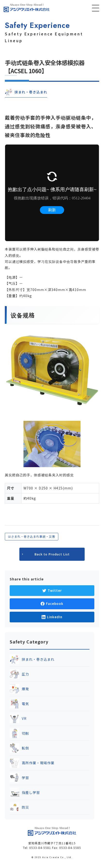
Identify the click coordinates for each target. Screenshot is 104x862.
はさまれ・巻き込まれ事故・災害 (31, 536)
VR (24, 718)
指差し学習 (31, 792)
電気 (25, 703)
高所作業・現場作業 (38, 762)
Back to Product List (52, 554)
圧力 (25, 674)
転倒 (25, 748)
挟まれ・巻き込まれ (38, 659)
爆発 (25, 688)
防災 (25, 807)
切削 (25, 733)
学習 (25, 777)
